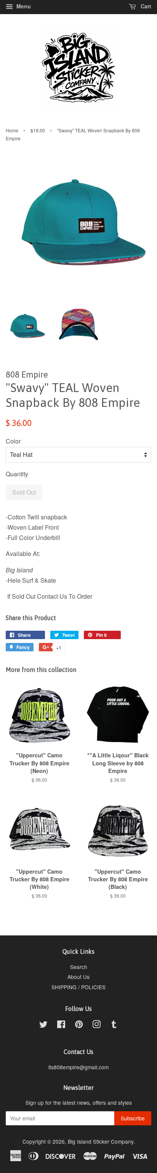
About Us (78, 976)
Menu (23, 6)
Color (13, 441)
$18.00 (37, 130)
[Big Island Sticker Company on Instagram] (96, 1025)
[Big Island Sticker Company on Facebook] (61, 1025)
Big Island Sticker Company (100, 1141)
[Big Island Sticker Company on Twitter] (43, 1025)
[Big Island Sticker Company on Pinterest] (79, 1025)
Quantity (17, 473)
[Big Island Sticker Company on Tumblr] (114, 1025)
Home (12, 130)
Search (78, 967)
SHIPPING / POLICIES (78, 987)
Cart (145, 6)
